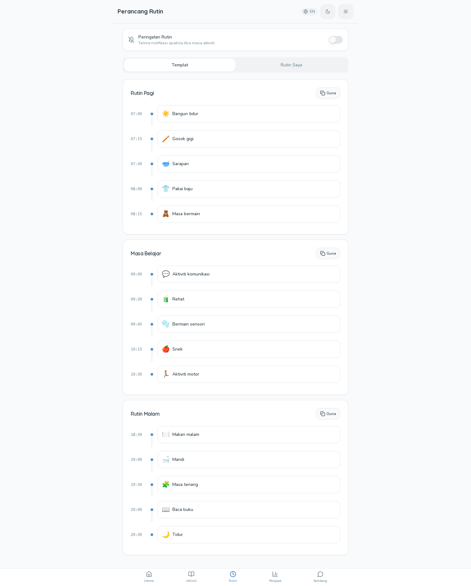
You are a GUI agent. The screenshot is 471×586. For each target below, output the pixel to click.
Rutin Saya (291, 65)
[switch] (336, 40)
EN (312, 11)
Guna (331, 93)
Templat (180, 65)
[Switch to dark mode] (327, 11)
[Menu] (345, 11)
